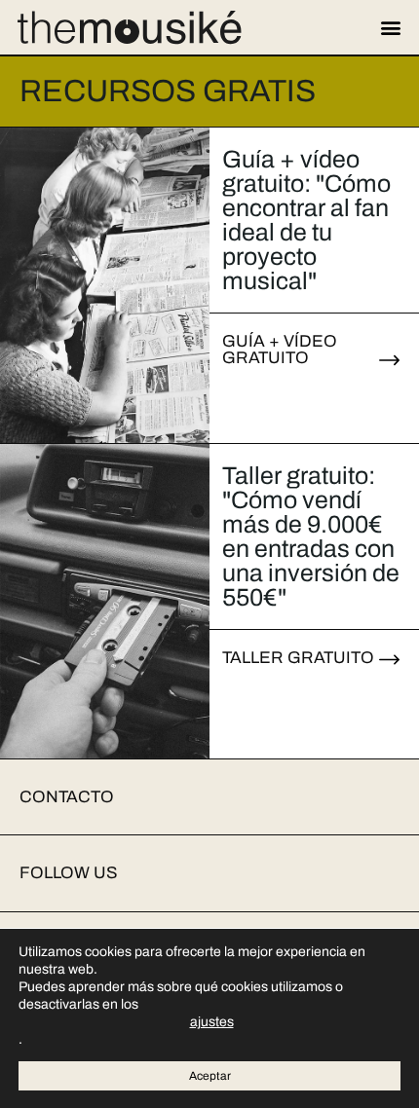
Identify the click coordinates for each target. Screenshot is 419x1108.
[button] (390, 28)
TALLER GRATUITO (298, 657)
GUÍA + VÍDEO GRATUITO (279, 349)
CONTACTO (66, 797)
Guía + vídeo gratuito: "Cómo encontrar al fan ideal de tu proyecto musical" (306, 220)
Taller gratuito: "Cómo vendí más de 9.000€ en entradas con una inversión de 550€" (311, 536)
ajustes (212, 1022)
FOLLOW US (68, 873)
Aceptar (210, 1076)
